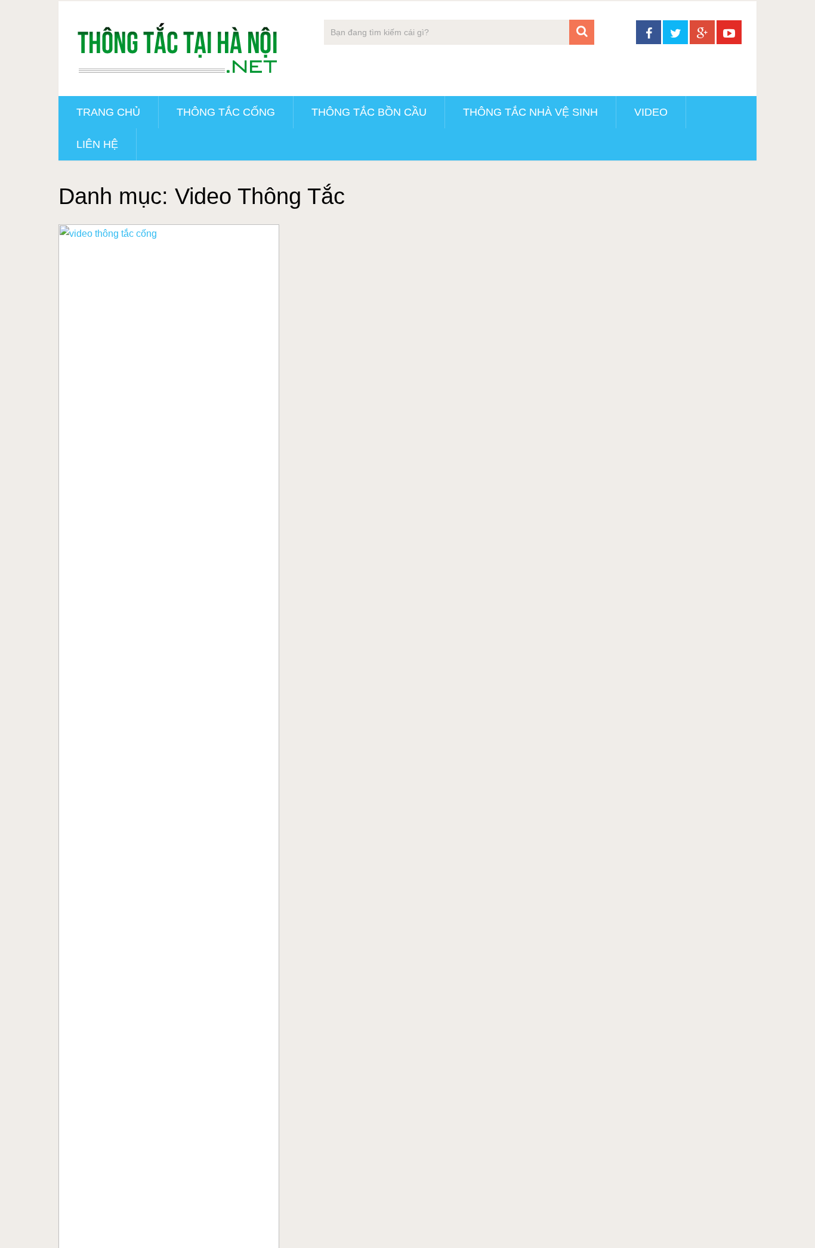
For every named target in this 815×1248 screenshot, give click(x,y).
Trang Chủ (108, 112)
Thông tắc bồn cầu (369, 112)
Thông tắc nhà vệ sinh (530, 112)
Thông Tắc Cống (226, 112)
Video (651, 112)
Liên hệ (97, 144)
